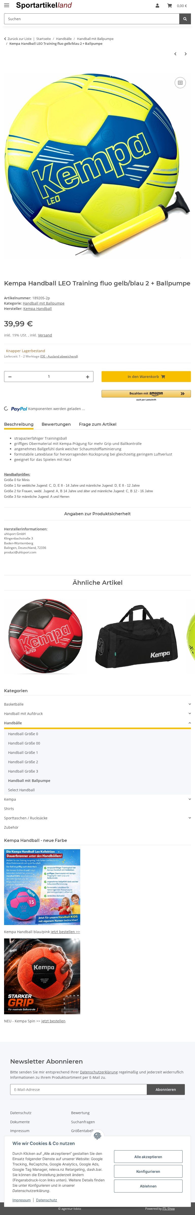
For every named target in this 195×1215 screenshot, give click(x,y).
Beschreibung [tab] (19, 424)
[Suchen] (185, 18)
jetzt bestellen (53, 1021)
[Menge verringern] (9, 376)
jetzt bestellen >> (65, 931)
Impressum (21, 1200)
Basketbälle (14, 704)
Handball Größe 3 (23, 771)
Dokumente (20, 1121)
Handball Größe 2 (23, 761)
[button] (157, 6)
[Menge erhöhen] (87, 376)
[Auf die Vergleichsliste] (180, 82)
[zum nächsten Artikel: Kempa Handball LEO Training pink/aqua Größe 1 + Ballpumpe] (186, 53)
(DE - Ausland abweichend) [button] (59, 356)
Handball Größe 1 (23, 752)
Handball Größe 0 (23, 733)
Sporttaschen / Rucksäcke (25, 818)
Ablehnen (148, 1186)
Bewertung (80, 1112)
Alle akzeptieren (148, 1157)
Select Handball (21, 790)
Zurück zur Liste (19, 38)
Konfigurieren (148, 1171)
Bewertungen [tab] (56, 424)
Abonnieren (166, 1089)
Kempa (10, 799)
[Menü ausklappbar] (6, 3)
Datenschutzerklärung (99, 1072)
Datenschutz (46, 1200)
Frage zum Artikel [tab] (98, 424)
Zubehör (11, 827)
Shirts (9, 808)
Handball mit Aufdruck (23, 713)
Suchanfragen (83, 1121)
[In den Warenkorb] (8, 70)
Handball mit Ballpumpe (43, 303)
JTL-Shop (168, 1208)
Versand (45, 335)
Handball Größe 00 (24, 743)
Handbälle (13, 723)
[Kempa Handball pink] (42, 886)
